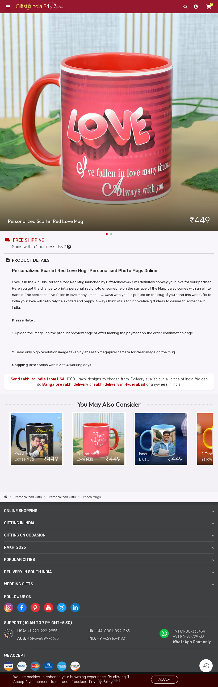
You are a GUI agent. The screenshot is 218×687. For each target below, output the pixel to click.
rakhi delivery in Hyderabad (119, 384)
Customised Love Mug (87, 457)
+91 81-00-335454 (189, 631)
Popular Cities (19, 559)
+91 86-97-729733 (188, 636)
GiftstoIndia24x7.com (39, 6)
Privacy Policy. (101, 682)
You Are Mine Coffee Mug (26, 457)
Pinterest (35, 607)
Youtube (48, 607)
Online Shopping (20, 511)
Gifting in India (19, 523)
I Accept (164, 679)
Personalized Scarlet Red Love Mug (45, 221)
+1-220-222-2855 (42, 631)
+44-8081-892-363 (113, 631)
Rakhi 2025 (15, 547)
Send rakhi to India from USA (38, 379)
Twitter (61, 607)
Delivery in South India (28, 572)
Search (185, 6)
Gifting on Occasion (24, 535)
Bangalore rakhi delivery (65, 384)
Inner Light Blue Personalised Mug (150, 457)
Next (214, 122)
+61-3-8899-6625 (43, 638)
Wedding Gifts (18, 584)
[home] (6, 497)
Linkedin (75, 607)
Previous (9, 439)
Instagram (8, 607)
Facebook (22, 607)
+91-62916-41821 (111, 638)
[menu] (8, 7)
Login (196, 6)
